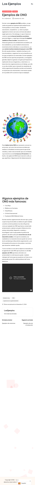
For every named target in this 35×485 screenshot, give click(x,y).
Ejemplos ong (6, 298)
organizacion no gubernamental (10, 300)
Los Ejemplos (11, 3)
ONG (13, 298)
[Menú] (32, 3)
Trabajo (15, 11)
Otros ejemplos (7, 11)
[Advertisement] (17, 93)
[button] (10, 314)
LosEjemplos (9, 310)
